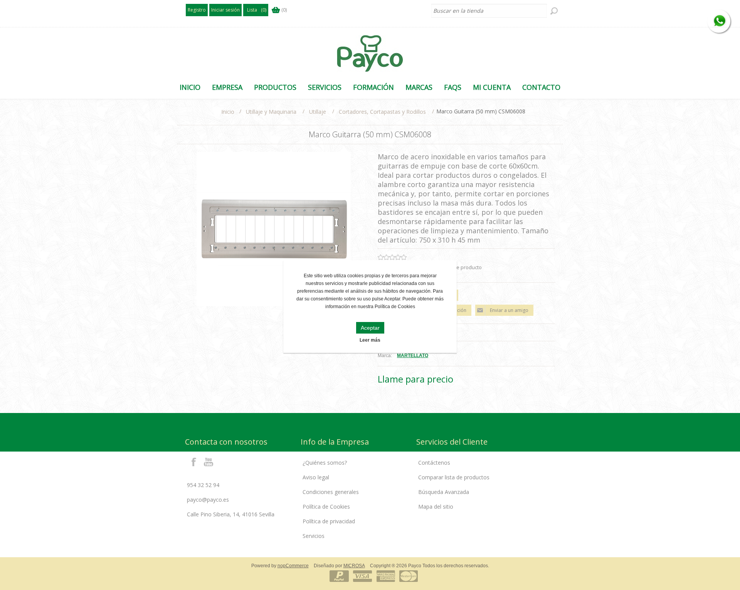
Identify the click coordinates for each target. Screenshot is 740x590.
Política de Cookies (326, 506)
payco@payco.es (208, 499)
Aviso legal (316, 477)
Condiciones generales (331, 492)
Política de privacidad (329, 521)
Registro (197, 10)
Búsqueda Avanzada (443, 492)
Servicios (314, 535)
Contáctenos (434, 462)
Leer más (370, 340)
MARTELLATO (412, 355)
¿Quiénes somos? (325, 462)
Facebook (193, 461)
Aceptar (370, 328)
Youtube (209, 461)
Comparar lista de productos (453, 477)
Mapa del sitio (435, 506)
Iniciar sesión (225, 10)
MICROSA (354, 565)
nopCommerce (293, 565)
